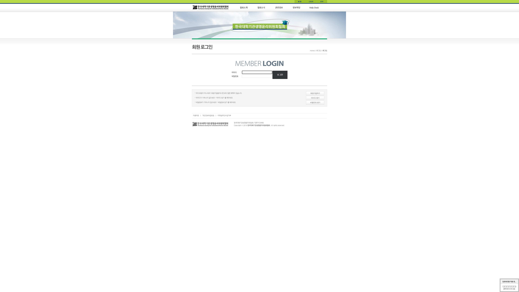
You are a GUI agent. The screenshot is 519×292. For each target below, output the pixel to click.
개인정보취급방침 (208, 115)
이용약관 (196, 115)
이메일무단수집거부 (224, 115)
